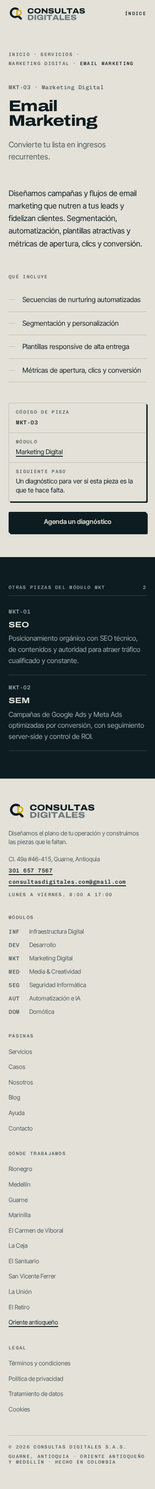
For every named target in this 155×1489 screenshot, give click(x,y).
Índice (135, 13)
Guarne (18, 1199)
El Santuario (24, 1261)
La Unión (20, 1291)
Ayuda (17, 1112)
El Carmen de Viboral (36, 1230)
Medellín (20, 1184)
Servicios (56, 54)
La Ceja (18, 1245)
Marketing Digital (39, 63)
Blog (14, 1097)
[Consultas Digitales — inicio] (47, 14)
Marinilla (20, 1214)
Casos (17, 1066)
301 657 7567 (31, 870)
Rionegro (20, 1168)
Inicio (19, 54)
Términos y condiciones (40, 1363)
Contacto (21, 1128)
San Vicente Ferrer (32, 1276)
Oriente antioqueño (33, 1322)
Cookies (19, 1409)
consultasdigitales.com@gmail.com (67, 881)
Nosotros (21, 1082)
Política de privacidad (36, 1378)
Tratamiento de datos (36, 1393)
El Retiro (19, 1307)
